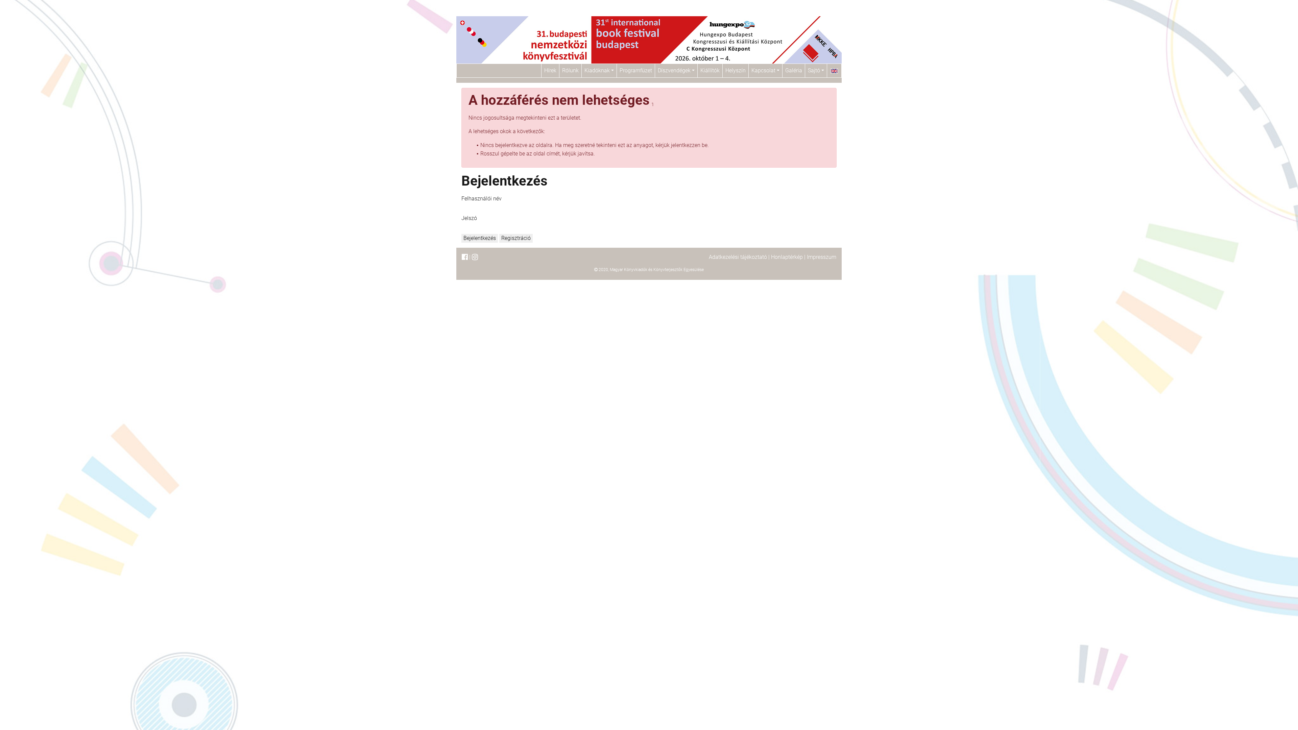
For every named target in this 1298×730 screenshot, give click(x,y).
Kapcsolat (764, 70)
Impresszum (821, 257)
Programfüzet (636, 70)
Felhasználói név (481, 198)
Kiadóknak (597, 70)
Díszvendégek (675, 70)
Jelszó (469, 218)
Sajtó (814, 70)
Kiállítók (710, 70)
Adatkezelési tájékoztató (738, 257)
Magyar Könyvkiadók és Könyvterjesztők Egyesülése (657, 269)
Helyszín (735, 70)
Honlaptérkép (787, 257)
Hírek (550, 70)
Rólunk (570, 70)
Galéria (793, 70)
